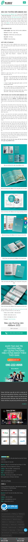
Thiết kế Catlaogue (5, 524)
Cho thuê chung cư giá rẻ (6, 535)
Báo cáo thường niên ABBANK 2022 (9, 14)
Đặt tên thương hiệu (12, 527)
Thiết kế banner (19, 516)
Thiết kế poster (4, 527)
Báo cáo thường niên (6, 532)
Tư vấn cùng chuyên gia (15, 333)
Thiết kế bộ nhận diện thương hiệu (8, 516)
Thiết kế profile (21, 532)
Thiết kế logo (14, 513)
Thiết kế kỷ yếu (20, 530)
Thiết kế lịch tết (13, 524)
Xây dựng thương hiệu (6, 513)
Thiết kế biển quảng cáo (6, 519)
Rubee (8, 22)
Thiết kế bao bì (21, 513)
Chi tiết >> (24, 404)
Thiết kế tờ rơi (4, 522)
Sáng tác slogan (12, 530)
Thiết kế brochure (20, 522)
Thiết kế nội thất (21, 524)
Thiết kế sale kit (4, 530)
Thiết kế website (12, 522)
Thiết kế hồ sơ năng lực (17, 519)
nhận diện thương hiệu (16, 17)
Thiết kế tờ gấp (21, 527)
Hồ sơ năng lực (15, 368)
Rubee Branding (11, 319)
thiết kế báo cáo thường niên (18, 309)
